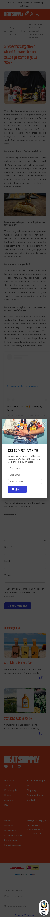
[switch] (43, 913)
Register (17, 489)
